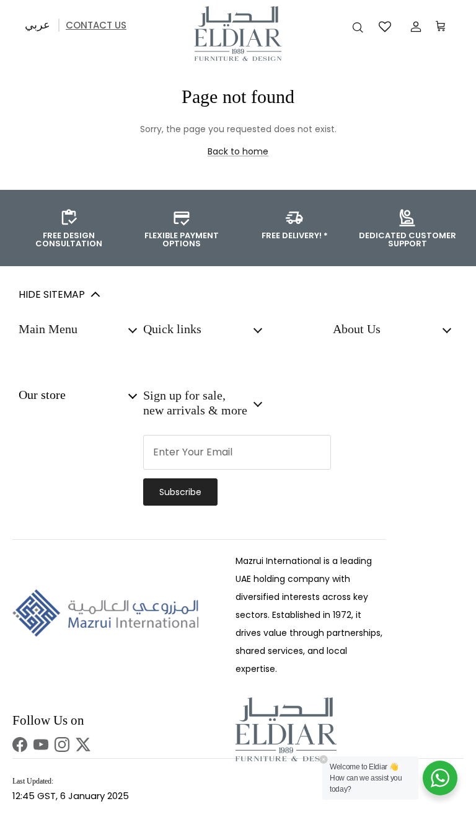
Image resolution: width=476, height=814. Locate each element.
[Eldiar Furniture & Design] (238, 33)
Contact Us (96, 25)
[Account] (413, 26)
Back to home (238, 151)
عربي (37, 24)
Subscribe (180, 492)
